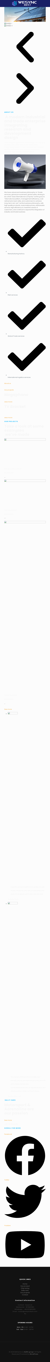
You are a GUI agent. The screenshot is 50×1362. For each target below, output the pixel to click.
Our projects (9, 390)
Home (25, 1284)
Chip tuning (25, 1288)
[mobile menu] (47, 3)
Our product (25, 1286)
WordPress (34, 1354)
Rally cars (25, 1290)
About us (7, 383)
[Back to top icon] (25, 1346)
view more (8, 402)
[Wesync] (25, 3)
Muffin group (28, 1352)
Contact (25, 1295)
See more (8, 709)
